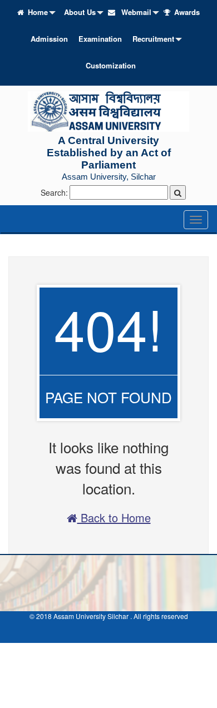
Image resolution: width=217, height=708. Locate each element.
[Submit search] (178, 192)
